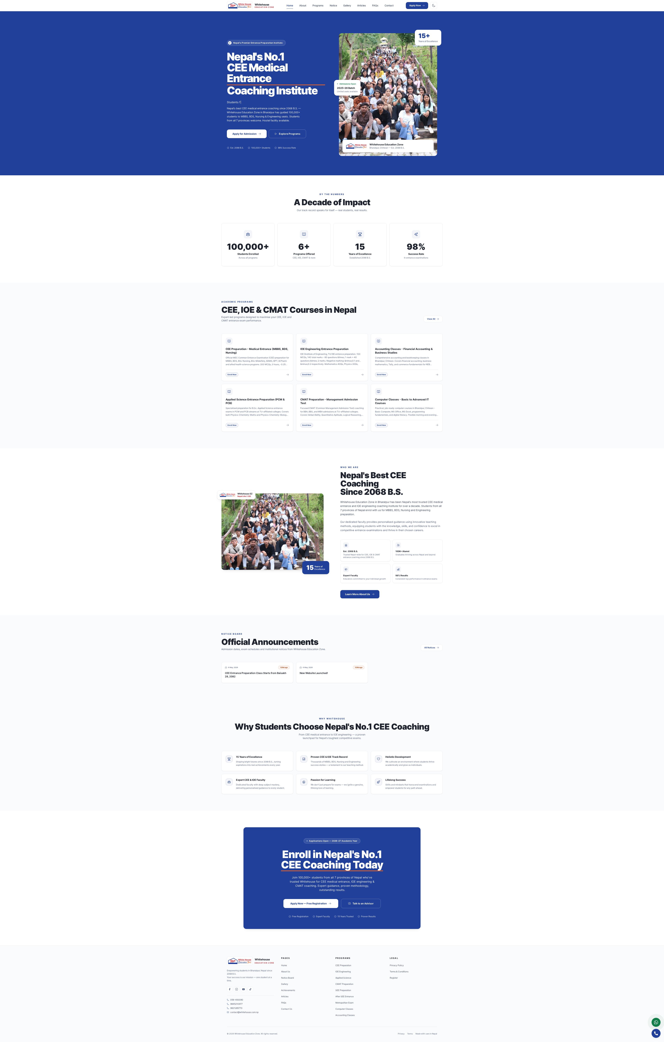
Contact (389, 5)
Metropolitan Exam (344, 1002)
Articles (361, 5)
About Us (285, 971)
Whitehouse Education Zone (247, 1033)
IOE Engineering (343, 971)
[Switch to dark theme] (433, 5)
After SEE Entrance (344, 996)
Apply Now (415, 5)
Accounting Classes (345, 1015)
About (302, 5)
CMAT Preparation (344, 984)
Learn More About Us (357, 594)
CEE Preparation (343, 965)
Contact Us (286, 1009)
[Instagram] (236, 989)
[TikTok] (250, 989)
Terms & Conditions (399, 971)
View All (431, 319)
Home (290, 5)
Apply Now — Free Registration (308, 903)
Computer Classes (344, 1009)
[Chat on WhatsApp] (656, 1022)
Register (394, 977)
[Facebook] (229, 989)
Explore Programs (289, 133)
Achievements (288, 990)
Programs (318, 5)
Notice (333, 5)
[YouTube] (243, 989)
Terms (410, 1033)
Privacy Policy (397, 965)
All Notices (429, 647)
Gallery (347, 5)
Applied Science (343, 977)
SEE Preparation (343, 990)
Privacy (401, 1033)
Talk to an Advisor (363, 903)
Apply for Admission (244, 133)
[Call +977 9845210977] (656, 1033)
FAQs (375, 5)
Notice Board (287, 977)
